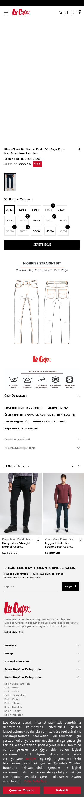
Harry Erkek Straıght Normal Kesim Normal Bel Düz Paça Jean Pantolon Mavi (16, 545)
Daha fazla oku (13, 632)
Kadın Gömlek (13, 707)
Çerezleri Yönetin (21, 790)
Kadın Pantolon (13, 715)
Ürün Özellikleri (15, 396)
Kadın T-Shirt (12, 711)
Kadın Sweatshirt (14, 695)
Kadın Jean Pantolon (17, 684)
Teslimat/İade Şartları (20, 448)
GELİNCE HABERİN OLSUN (53, 205)
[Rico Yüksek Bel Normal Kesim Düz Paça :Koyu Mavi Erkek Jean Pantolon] (10, 182)
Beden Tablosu (21, 199)
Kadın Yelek (11, 691)
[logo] (20, 609)
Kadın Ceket (12, 699)
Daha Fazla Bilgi (35, 781)
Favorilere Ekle (38, 539)
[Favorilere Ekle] (79, 149)
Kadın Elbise (12, 703)
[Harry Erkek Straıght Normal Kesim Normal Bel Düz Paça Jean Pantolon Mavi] (21, 504)
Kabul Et (62, 790)
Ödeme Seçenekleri (17, 439)
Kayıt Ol (70, 586)
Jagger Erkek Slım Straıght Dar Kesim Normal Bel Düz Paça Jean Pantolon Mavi (58, 545)
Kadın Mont (11, 688)
